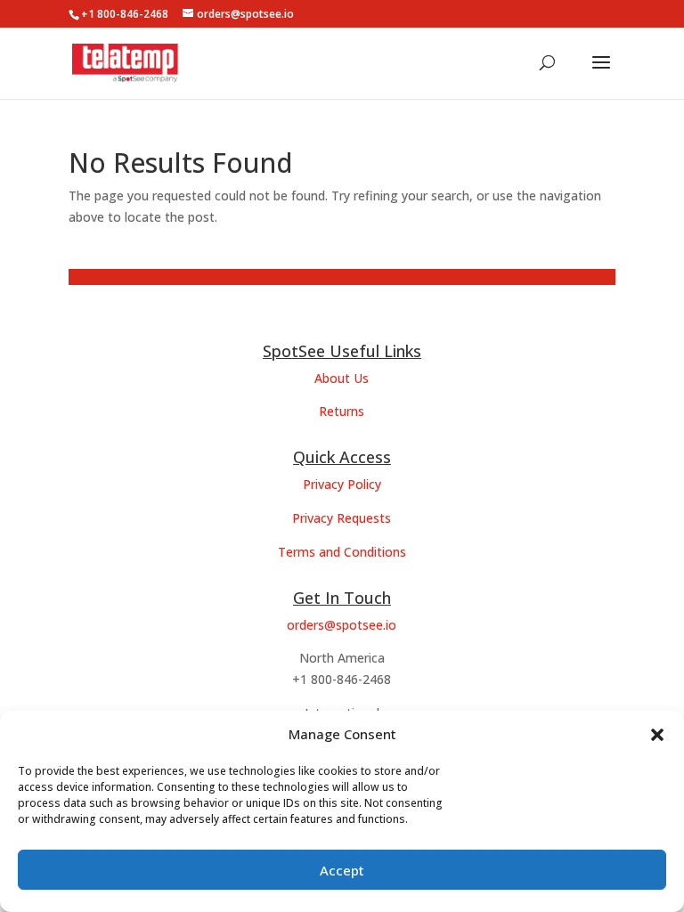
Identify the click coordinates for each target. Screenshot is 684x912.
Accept (342, 870)
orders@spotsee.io (341, 624)
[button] (657, 735)
